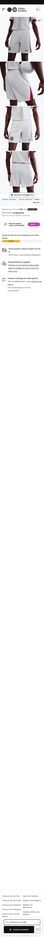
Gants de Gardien (30, 896)
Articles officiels (9, 199)
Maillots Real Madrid (32, 900)
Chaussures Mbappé (11, 909)
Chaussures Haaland (11, 905)
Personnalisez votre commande (16, 224)
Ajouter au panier (20, 929)
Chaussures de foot (11, 896)
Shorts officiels (25, 199)
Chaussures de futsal (11, 900)
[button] (22, 267)
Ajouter (33, 224)
